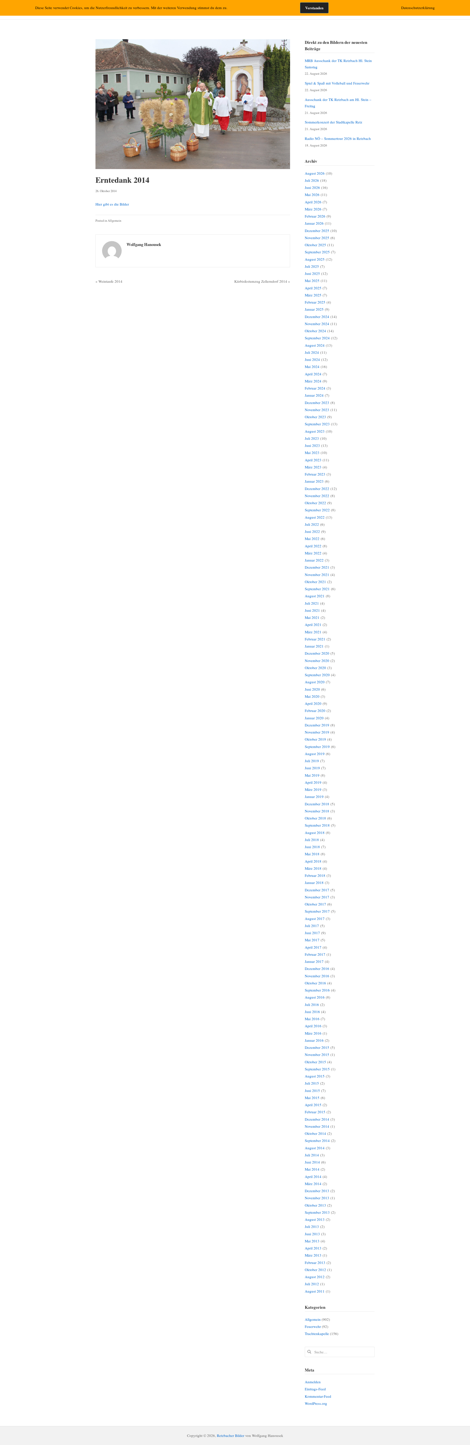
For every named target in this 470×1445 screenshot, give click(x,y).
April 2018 (313, 861)
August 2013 (315, 1219)
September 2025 (317, 251)
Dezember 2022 (317, 488)
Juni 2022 (312, 531)
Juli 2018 (312, 839)
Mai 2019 (312, 775)
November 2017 (317, 896)
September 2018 (317, 825)
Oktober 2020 (315, 667)
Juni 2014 (312, 1162)
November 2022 (317, 495)
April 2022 (313, 545)
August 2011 (315, 1291)
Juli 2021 (312, 603)
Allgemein (114, 221)
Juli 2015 (312, 1083)
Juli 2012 (312, 1283)
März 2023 (313, 467)
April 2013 (313, 1248)
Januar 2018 (314, 882)
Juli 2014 (312, 1154)
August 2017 (315, 918)
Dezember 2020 (317, 653)
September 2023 (317, 423)
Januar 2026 (314, 223)
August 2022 (315, 517)
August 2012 (315, 1276)
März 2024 (313, 381)
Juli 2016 (312, 1004)
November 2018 (317, 810)
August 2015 (315, 1076)
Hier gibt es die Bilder (112, 204)
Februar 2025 (315, 302)
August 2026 (315, 173)
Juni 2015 (312, 1090)
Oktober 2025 (315, 244)
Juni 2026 (312, 187)
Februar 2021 (315, 639)
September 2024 (317, 337)
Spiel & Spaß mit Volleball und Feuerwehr (337, 83)
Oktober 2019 (315, 739)
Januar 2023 (314, 481)
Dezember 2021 (317, 567)
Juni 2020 (312, 689)
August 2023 (315, 431)
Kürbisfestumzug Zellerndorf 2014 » (262, 281)
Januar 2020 (314, 717)
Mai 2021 (312, 617)
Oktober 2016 (315, 982)
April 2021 (313, 624)
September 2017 (317, 911)
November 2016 (317, 975)
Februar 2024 (315, 388)
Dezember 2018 (317, 803)
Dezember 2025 (317, 230)
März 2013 (313, 1255)
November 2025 (317, 237)
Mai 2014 (312, 1169)
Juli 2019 (312, 760)
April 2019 (313, 782)
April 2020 (313, 703)
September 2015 (317, 1068)
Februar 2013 (315, 1262)
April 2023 (313, 459)
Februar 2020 (315, 710)
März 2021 (313, 631)
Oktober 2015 (315, 1061)
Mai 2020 (312, 696)
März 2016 (313, 1033)
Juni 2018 (312, 846)
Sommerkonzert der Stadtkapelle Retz (333, 122)
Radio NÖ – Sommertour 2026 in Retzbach (338, 138)
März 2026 (313, 209)
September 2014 (317, 1140)
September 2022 (317, 509)
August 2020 (315, 681)
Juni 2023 (312, 445)
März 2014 (313, 1183)
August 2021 (315, 595)
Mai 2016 (312, 1018)
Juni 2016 (312, 1011)
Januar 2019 (314, 796)
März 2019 (313, 789)
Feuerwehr (313, 1326)
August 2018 (315, 832)
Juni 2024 (312, 359)
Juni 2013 (312, 1233)
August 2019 (315, 753)
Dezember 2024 (317, 316)
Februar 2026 (315, 216)
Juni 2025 (312, 273)
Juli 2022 (312, 524)
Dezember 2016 (317, 968)
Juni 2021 (312, 610)
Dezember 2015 (317, 1047)
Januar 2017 (314, 961)
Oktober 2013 (315, 1205)
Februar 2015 (315, 1111)
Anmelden (313, 1381)
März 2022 (313, 553)
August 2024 (315, 345)
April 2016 (313, 1025)
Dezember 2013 (317, 1190)
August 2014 (315, 1147)
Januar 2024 (314, 395)
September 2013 (317, 1212)
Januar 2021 (314, 646)
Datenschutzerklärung (418, 7)
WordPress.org (316, 1403)
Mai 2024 (312, 366)
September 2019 (317, 746)
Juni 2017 (312, 932)
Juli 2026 (312, 180)
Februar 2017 (315, 954)
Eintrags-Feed (315, 1388)
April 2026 (313, 201)
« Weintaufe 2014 (108, 281)
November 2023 (317, 409)
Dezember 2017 (317, 889)
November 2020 (317, 660)
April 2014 (313, 1176)
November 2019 (317, 732)
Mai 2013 (312, 1240)
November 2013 (317, 1197)
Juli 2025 (312, 266)
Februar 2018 (315, 875)
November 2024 (317, 323)
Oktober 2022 (315, 502)
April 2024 (313, 373)
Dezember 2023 (317, 402)
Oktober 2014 (315, 1133)
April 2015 (313, 1104)
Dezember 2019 (317, 724)
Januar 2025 (314, 309)
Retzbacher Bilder (230, 1435)
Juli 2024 (312, 352)
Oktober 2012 (315, 1269)
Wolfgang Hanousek (144, 244)
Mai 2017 (312, 939)
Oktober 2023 (315, 416)
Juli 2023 (312, 438)
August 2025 (315, 259)
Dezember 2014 (317, 1119)
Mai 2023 (312, 452)
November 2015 (317, 1054)
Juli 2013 (312, 1226)
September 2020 (317, 674)
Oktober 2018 (315, 818)
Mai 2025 (312, 280)
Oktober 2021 (315, 581)
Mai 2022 (312, 538)
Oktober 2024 (315, 330)
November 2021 (317, 574)
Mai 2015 (312, 1097)
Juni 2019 (312, 767)
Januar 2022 (314, 560)
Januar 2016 (314, 1040)
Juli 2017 (312, 925)
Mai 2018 (312, 853)
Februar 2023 (315, 474)
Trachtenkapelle (317, 1333)
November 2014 (317, 1126)
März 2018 (313, 868)
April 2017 (313, 947)
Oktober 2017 (315, 904)
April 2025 (313, 287)
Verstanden (314, 8)
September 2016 (317, 990)
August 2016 (315, 997)
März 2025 (313, 295)
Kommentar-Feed (318, 1396)
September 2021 (317, 588)
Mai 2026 (312, 194)
